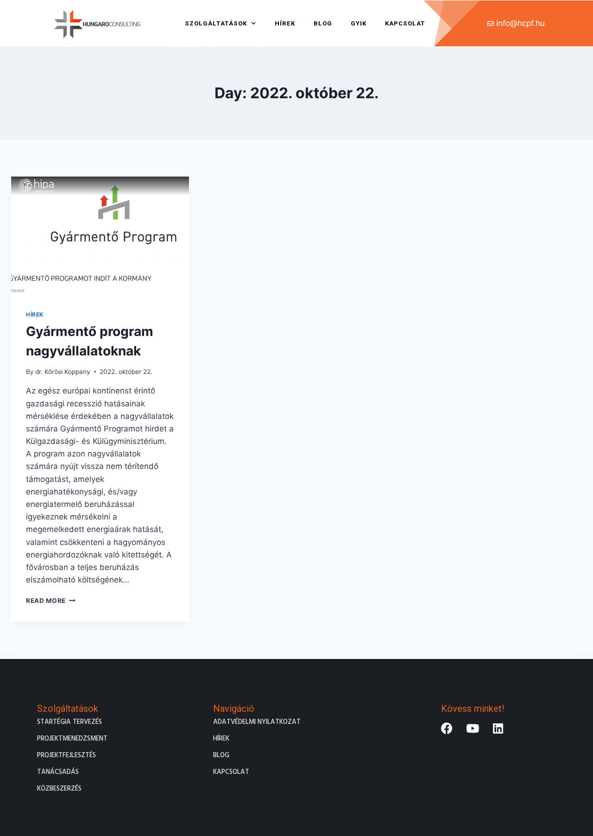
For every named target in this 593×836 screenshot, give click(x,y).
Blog (323, 23)
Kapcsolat (405, 23)
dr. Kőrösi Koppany (62, 371)
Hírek (285, 23)
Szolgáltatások (216, 23)
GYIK (358, 23)
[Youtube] (472, 728)
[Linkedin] (498, 728)
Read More (51, 600)
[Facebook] (447, 728)
